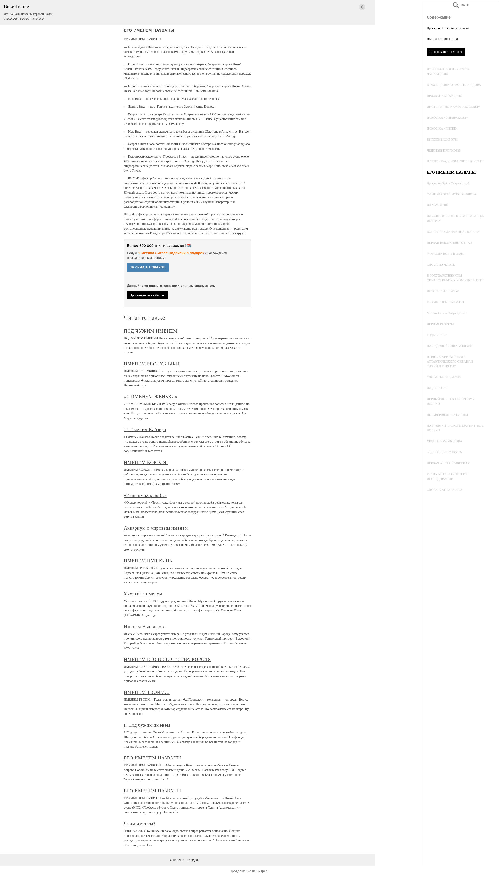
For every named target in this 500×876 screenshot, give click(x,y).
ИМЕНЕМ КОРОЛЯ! (146, 462)
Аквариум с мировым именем (156, 528)
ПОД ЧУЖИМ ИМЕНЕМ (151, 331)
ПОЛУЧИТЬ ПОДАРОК (148, 267)
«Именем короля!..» (145, 495)
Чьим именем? (139, 823)
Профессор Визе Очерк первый (448, 28)
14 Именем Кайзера (145, 429)
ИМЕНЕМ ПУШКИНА (148, 561)
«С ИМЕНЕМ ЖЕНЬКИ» (151, 396)
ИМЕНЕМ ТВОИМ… (147, 692)
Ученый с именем (143, 593)
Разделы (194, 860)
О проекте (177, 860)
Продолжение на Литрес (445, 51)
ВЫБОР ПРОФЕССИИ (442, 39)
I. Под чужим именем (147, 725)
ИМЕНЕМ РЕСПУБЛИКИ (151, 363)
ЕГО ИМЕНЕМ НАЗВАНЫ (152, 758)
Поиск (460, 5)
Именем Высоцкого (145, 626)
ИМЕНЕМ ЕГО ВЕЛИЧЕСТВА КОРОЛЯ (167, 659)
